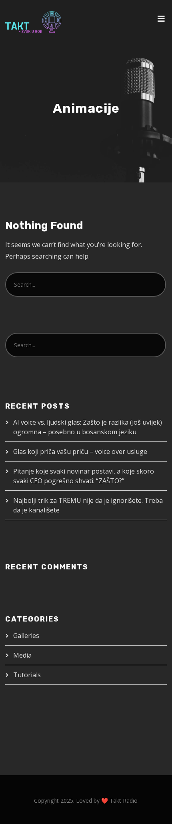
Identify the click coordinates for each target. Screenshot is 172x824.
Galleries (26, 635)
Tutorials (27, 674)
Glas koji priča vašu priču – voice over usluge (81, 451)
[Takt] (33, 22)
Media (22, 655)
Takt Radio (124, 800)
